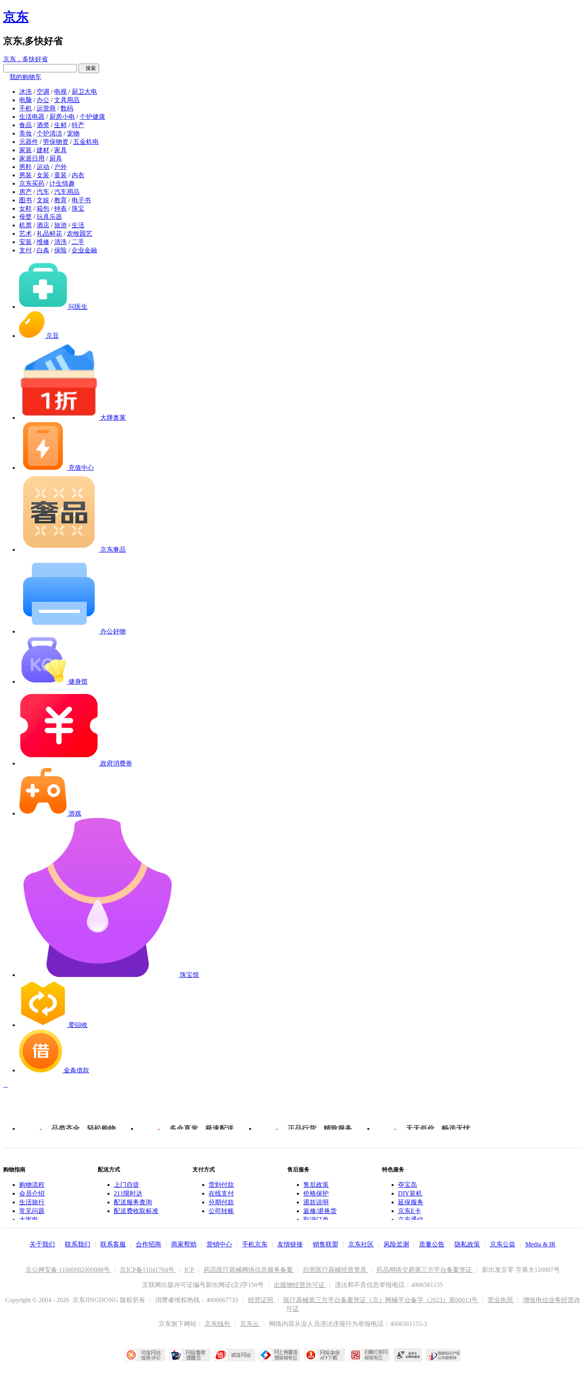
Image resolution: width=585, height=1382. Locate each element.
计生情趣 (62, 183)
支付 (25, 250)
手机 (25, 108)
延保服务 (410, 1202)
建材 (43, 150)
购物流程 (32, 1184)
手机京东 (254, 1244)
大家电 (28, 1219)
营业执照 (501, 1300)
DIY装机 (410, 1193)
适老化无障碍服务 (408, 1355)
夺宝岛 (407, 1184)
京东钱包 (218, 1323)
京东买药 (32, 183)
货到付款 (221, 1184)
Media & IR (540, 1244)
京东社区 (361, 1244)
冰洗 (25, 91)
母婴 (25, 216)
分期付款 (221, 1202)
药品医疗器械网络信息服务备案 (249, 1269)
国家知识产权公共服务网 (443, 1355)
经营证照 (261, 1300)
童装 (60, 175)
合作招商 (148, 1244)
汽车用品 (67, 191)
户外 (60, 166)
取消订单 (316, 1219)
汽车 (43, 191)
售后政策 (316, 1184)
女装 (43, 175)
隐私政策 (467, 1244)
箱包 (43, 208)
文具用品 (67, 100)
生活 (78, 225)
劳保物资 (55, 141)
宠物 (73, 133)
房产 (25, 191)
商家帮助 (184, 1244)
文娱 (43, 200)
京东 (16, 17)
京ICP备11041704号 (148, 1269)
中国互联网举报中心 (279, 1355)
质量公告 (432, 1244)
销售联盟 (325, 1244)
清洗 (60, 241)
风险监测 (396, 1244)
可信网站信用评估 (144, 1355)
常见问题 (32, 1211)
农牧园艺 (79, 233)
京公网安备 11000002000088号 (68, 1269)
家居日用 (32, 158)
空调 (43, 91)
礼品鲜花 (49, 233)
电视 (60, 91)
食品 (25, 125)
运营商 (46, 108)
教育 (60, 200)
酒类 (43, 125)
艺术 (25, 233)
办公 (43, 100)
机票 (25, 225)
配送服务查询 (133, 1202)
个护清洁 (49, 133)
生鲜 (60, 125)
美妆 (25, 133)
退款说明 (316, 1202)
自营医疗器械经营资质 (335, 1269)
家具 (60, 150)
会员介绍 (32, 1193)
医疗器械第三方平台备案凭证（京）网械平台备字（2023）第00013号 (381, 1300)
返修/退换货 (320, 1211)
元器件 (28, 141)
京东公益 (502, 1244)
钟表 (60, 208)
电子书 (81, 200)
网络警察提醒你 (189, 1355)
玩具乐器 (49, 216)
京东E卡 (409, 1211)
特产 (78, 125)
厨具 (55, 158)
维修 (43, 241)
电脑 (25, 100)
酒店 (43, 225)
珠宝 (78, 208)
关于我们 (42, 1244)
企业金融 (84, 250)
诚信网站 (234, 1355)
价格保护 (316, 1193)
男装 (25, 175)
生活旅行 (32, 1202)
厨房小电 (62, 116)
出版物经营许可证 (300, 1284)
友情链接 (290, 1244)
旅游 (60, 225)
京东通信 (410, 1219)
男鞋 (25, 166)
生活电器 (32, 116)
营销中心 (219, 1244)
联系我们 (77, 1244)
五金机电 (86, 141)
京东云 (250, 1323)
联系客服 (113, 1244)
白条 (43, 250)
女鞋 (25, 208)
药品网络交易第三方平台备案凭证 (425, 1269)
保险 (60, 250)
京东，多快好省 (25, 59)
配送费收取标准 (136, 1211)
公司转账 (221, 1211)
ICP (189, 1269)
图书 (25, 200)
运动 (43, 166)
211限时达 (128, 1193)
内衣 (78, 175)
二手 (78, 241)
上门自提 (126, 1184)
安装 (25, 241)
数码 (66, 108)
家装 (25, 150)
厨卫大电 (84, 91)
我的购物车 (25, 77)
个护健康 (92, 116)
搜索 (89, 68)
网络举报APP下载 (324, 1355)
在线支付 (221, 1193)
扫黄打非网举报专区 (369, 1355)
